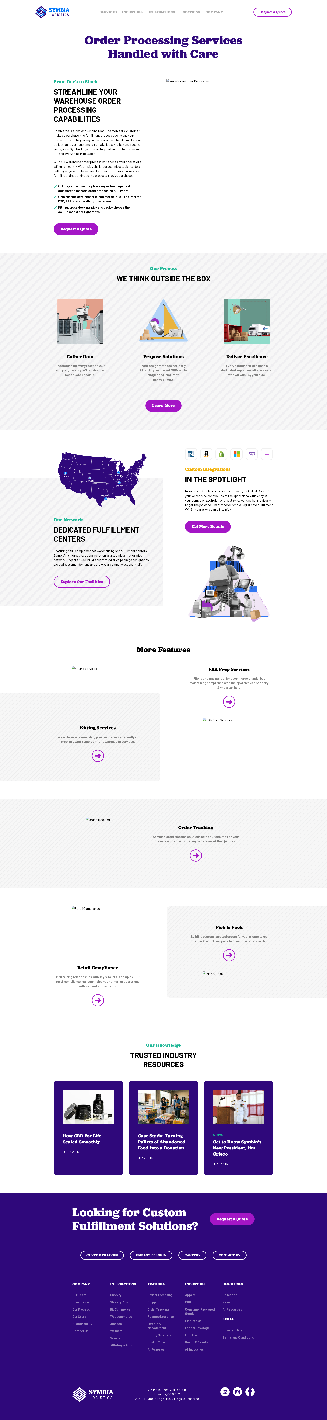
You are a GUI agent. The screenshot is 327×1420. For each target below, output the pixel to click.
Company (214, 12)
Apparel (190, 1295)
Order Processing (160, 1295)
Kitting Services (159, 1335)
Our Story (79, 1316)
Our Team (79, 1295)
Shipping (154, 1302)
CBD (188, 1302)
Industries (133, 12)
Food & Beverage (197, 1328)
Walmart (116, 1331)
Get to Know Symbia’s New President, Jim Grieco (237, 1148)
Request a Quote (272, 12)
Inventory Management (157, 1326)
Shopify (115, 1295)
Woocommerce (121, 1316)
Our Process (81, 1309)
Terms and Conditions (238, 1337)
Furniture (191, 1335)
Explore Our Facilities (82, 581)
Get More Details (208, 526)
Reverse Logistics (161, 1316)
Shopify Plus (119, 1302)
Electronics (193, 1320)
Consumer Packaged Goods (200, 1311)
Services (108, 12)
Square (115, 1338)
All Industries (194, 1349)
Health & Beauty (196, 1342)
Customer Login (102, 1255)
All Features (156, 1349)
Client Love (80, 1302)
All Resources (232, 1309)
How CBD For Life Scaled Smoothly (82, 1139)
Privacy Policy (232, 1330)
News (226, 1302)
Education (230, 1295)
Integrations (162, 12)
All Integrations (121, 1345)
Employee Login (151, 1255)
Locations (190, 12)
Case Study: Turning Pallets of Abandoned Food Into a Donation (161, 1142)
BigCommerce (120, 1309)
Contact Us (230, 1255)
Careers (192, 1255)
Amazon (116, 1323)
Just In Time (156, 1342)
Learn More (163, 405)
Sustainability (82, 1323)
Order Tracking (158, 1309)
